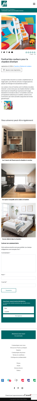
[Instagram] (22, 388)
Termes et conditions (18, 355)
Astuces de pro (18, 368)
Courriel (4, 282)
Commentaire (5, 253)
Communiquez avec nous (18, 345)
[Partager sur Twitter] (4, 52)
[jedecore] (28, 380)
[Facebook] (14, 388)
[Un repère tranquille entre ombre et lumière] (18, 180)
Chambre (12, 9)
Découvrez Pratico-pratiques (18, 347)
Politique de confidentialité (18, 357)
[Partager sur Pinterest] (6, 52)
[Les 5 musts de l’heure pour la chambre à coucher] (18, 141)
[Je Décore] (4, 4)
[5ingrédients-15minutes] (9, 380)
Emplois (18, 350)
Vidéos (18, 370)
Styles (18, 365)
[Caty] (16, 380)
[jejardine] (34, 380)
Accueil (3, 9)
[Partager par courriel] (12, 52)
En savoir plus (18, 335)
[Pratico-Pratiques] (2, 380)
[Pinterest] (18, 388)
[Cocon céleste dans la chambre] (18, 220)
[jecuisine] (22, 380)
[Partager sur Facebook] (1, 52)
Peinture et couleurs (25, 66)
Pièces (18, 363)
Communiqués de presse (18, 352)
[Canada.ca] (28, 395)
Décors (7, 9)
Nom (3, 274)
